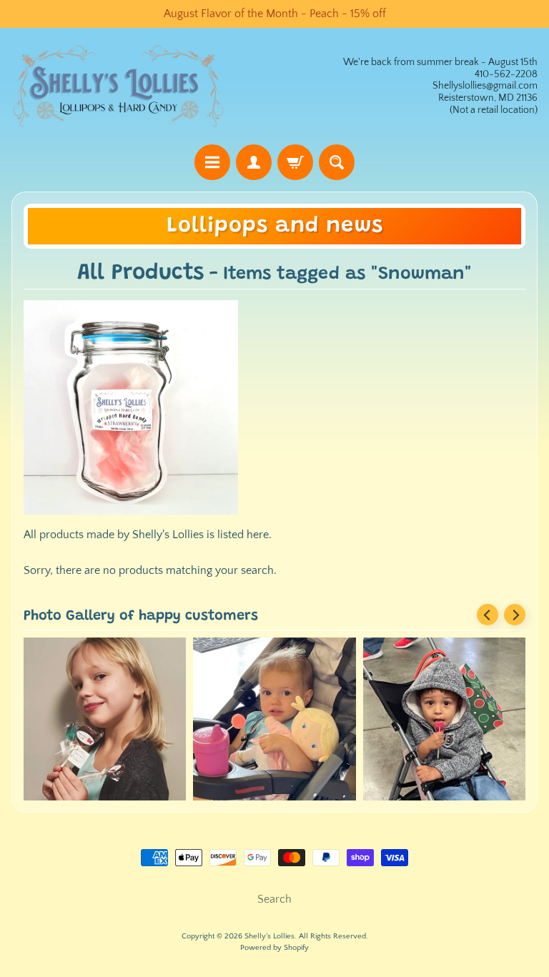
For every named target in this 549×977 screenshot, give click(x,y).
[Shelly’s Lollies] (118, 86)
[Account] (254, 162)
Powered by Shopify (274, 947)
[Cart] (295, 162)
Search (274, 899)
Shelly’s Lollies (269, 936)
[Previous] (487, 614)
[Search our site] (337, 162)
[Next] (514, 614)
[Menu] (212, 162)
